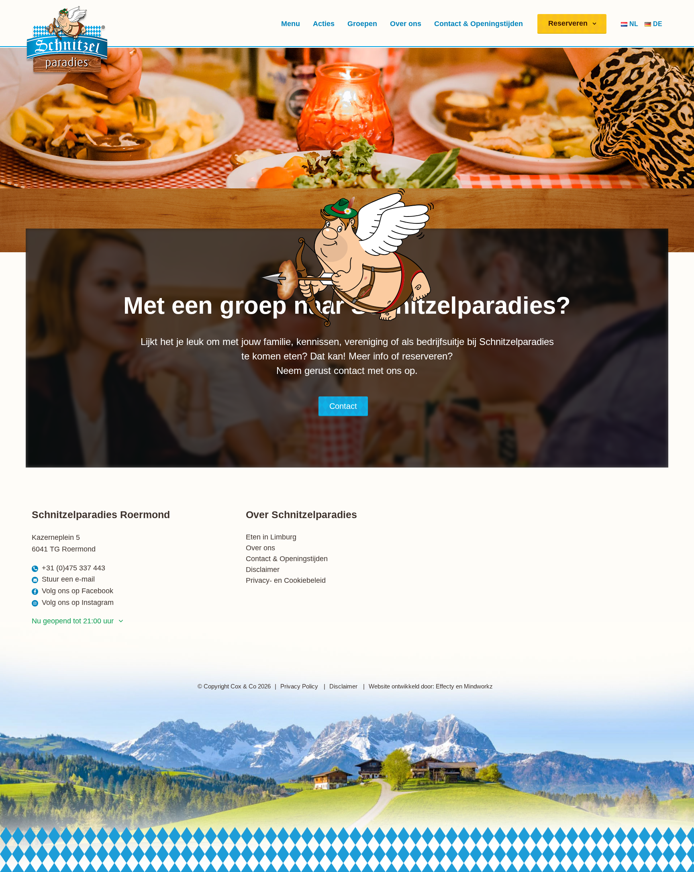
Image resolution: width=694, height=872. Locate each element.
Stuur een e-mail (68, 579)
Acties (324, 24)
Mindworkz (478, 686)
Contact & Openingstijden (478, 24)
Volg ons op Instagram (78, 602)
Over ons (405, 24)
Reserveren (568, 23)
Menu (290, 24)
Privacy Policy (300, 686)
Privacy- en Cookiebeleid (286, 580)
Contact (343, 406)
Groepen (362, 24)
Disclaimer (263, 570)
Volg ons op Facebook (77, 591)
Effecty (445, 686)
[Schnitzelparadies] (67, 40)
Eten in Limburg (271, 537)
